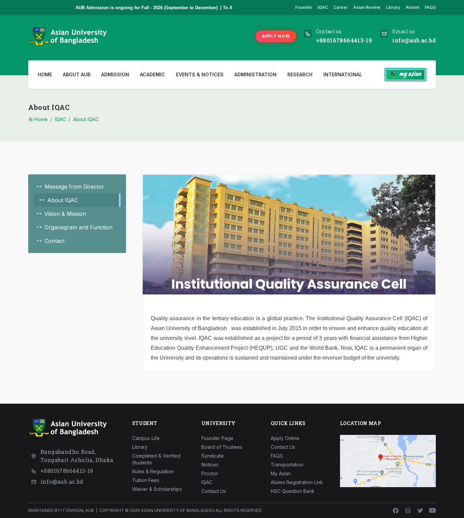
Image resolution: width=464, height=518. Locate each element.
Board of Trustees (221, 447)
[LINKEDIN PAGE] (408, 510)
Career (341, 7)
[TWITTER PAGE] (420, 510)
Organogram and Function (78, 227)
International (342, 74)
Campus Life (146, 438)
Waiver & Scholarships (157, 489)
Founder (303, 7)
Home (45, 74)
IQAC (323, 7)
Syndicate (212, 456)
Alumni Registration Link (297, 482)
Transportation (287, 464)
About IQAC (86, 119)
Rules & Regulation (153, 471)
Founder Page (217, 438)
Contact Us (213, 491)
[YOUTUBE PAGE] (432, 510)
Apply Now (276, 36)
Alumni (412, 7)
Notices (209, 464)
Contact (54, 240)
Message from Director (74, 186)
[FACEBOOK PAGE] (395, 510)
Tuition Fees (145, 480)
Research (300, 74)
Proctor (209, 473)
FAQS (430, 7)
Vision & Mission (65, 213)
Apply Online (285, 438)
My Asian (281, 473)
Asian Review (366, 7)
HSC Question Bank (293, 491)
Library (393, 7)
